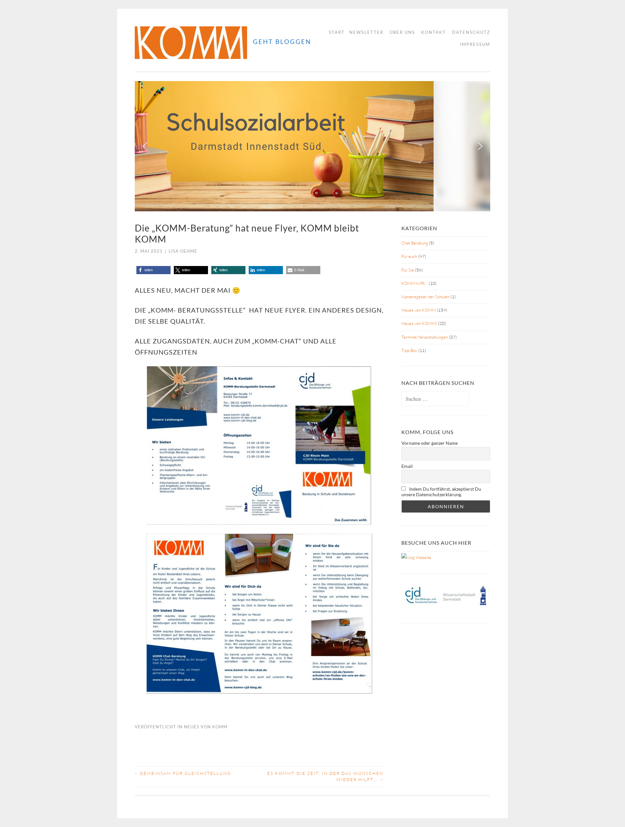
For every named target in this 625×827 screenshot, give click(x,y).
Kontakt (433, 32)
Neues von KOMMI (419, 323)
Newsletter (366, 32)
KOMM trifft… (414, 283)
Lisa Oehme (183, 251)
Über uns (402, 32)
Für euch (409, 256)
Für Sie (407, 270)
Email (407, 466)
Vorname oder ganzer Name (429, 443)
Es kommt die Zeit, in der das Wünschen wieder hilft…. (325, 776)
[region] (312, 146)
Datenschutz (471, 32)
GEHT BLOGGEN (282, 41)
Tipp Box (409, 350)
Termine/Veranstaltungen (424, 337)
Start (337, 32)
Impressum (475, 44)
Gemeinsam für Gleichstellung (183, 773)
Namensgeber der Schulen (425, 296)
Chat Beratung (414, 242)
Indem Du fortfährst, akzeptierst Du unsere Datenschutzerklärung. (441, 491)
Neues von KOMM (206, 726)
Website (423, 557)
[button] (145, 146)
